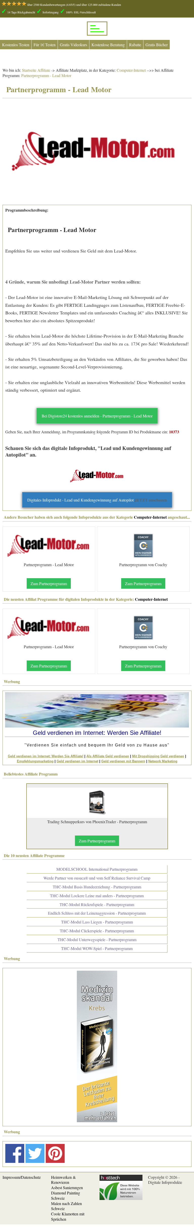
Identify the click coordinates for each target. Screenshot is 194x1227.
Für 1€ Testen (45, 44)
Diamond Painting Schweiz (65, 1195)
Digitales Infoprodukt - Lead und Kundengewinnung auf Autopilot (97, 500)
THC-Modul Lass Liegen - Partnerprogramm (97, 921)
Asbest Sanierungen (67, 1187)
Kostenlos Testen (15, 44)
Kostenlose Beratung (108, 44)
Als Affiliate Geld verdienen (107, 756)
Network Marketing (162, 761)
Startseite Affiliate (36, 70)
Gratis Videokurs (73, 44)
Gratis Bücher (157, 44)
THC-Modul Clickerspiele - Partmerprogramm (97, 930)
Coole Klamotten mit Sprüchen (67, 1216)
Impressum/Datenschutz (22, 1177)
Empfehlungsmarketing (35, 761)
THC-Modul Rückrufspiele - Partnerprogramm (97, 904)
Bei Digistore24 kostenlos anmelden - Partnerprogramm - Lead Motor (97, 415)
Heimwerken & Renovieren (63, 1179)
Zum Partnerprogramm (49, 583)
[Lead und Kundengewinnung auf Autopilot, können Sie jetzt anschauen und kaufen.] (97, 476)
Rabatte (135, 44)
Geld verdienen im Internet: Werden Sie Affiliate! (45, 756)
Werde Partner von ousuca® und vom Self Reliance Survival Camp (96, 878)
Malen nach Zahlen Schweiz (66, 1206)
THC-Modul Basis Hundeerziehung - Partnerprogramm (97, 886)
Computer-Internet (131, 70)
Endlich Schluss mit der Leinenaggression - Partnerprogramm (97, 913)
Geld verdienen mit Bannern (123, 761)
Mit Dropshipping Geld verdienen (158, 756)
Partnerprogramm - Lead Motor (46, 75)
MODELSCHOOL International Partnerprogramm (96, 869)
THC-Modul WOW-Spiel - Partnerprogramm (97, 948)
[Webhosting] (121, 1198)
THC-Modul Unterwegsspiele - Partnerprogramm (97, 939)
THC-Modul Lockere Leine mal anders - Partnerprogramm (97, 895)
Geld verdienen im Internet (77, 761)
